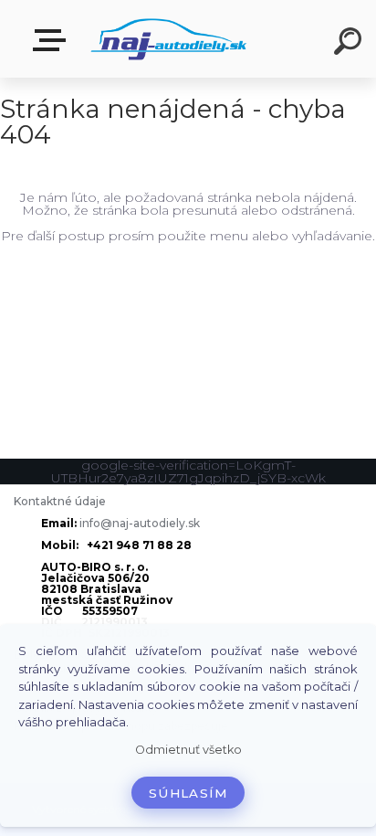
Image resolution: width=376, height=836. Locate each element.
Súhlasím (188, 793)
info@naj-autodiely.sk (139, 523)
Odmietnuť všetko (188, 750)
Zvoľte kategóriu (53, 41)
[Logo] (169, 39)
